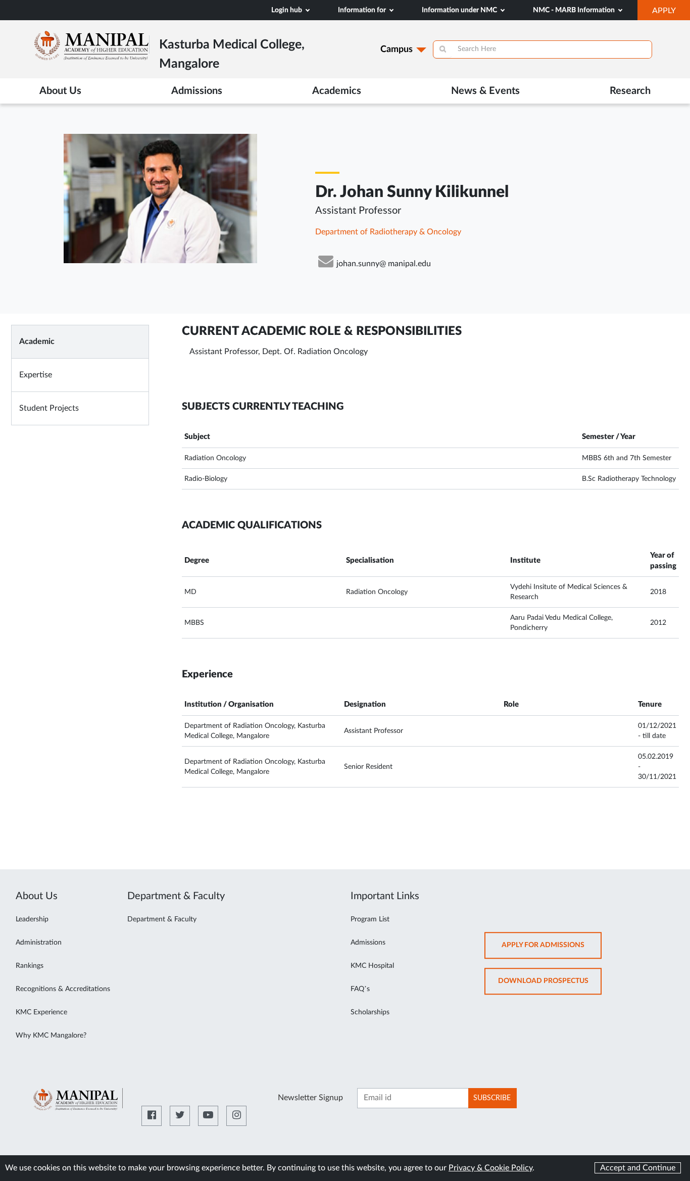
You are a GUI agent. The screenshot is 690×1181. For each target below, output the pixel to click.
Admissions (368, 942)
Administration (39, 942)
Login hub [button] (287, 10)
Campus (396, 49)
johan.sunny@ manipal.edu (383, 264)
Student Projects (49, 408)
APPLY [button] (671, 13)
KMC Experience (41, 1012)
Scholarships (370, 1012)
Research (630, 91)
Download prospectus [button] (550, 986)
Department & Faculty (161, 919)
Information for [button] (362, 10)
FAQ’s (360, 989)
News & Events (485, 91)
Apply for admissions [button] (552, 950)
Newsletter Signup (310, 1098)
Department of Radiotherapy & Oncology (388, 232)
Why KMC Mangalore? (51, 1035)
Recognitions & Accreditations (63, 989)
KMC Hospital (372, 965)
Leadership (32, 919)
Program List (370, 919)
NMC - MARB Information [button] (574, 10)
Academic (37, 341)
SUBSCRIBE (492, 1098)
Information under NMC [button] (460, 10)
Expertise (35, 375)
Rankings (29, 965)
